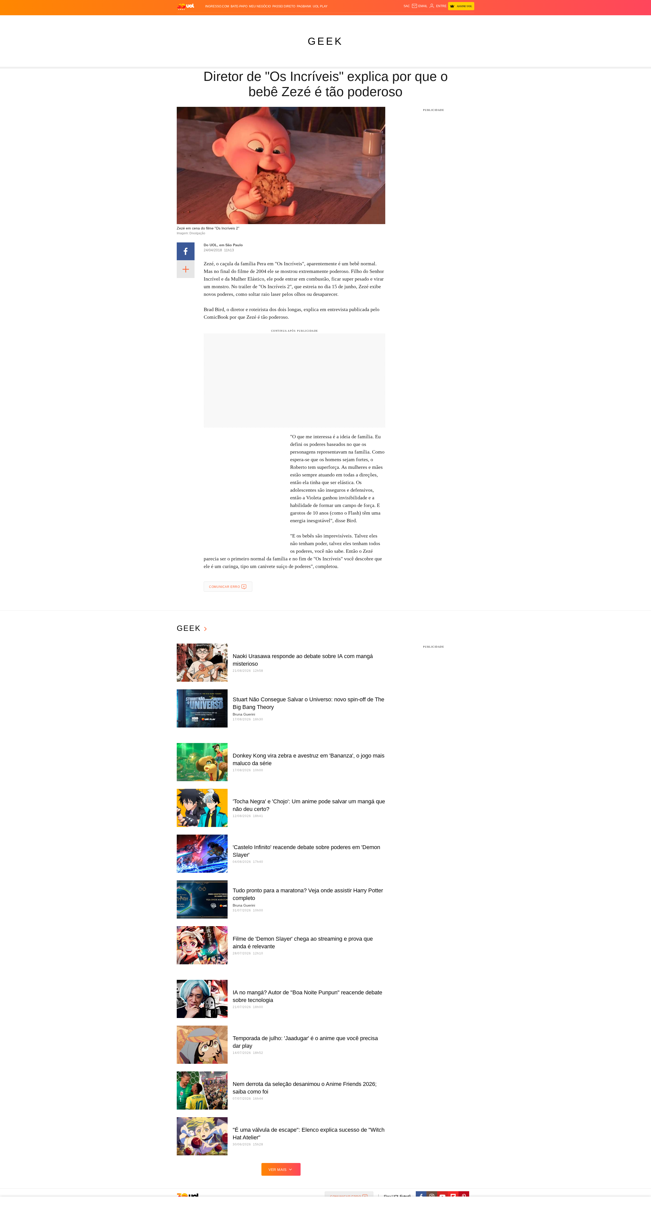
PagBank (304, 6)
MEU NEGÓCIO (260, 6)
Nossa (416, 20)
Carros (267, 20)
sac (407, 6)
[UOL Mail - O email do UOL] (419, 6)
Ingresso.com (217, 6)
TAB (426, 20)
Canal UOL (400, 20)
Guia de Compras (467, 20)
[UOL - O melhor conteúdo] (186, 6)
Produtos (187, 20)
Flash (202, 20)
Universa (347, 20)
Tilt (376, 20)
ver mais (278, 1170)
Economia (284, 20)
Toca (446, 20)
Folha (300, 20)
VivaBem (364, 20)
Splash (330, 20)
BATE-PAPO (239, 6)
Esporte (314, 20)
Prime (435, 20)
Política (251, 20)
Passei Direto (283, 6)
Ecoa (385, 20)
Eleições (217, 20)
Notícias (235, 20)
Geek (325, 41)
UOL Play (320, 6)
